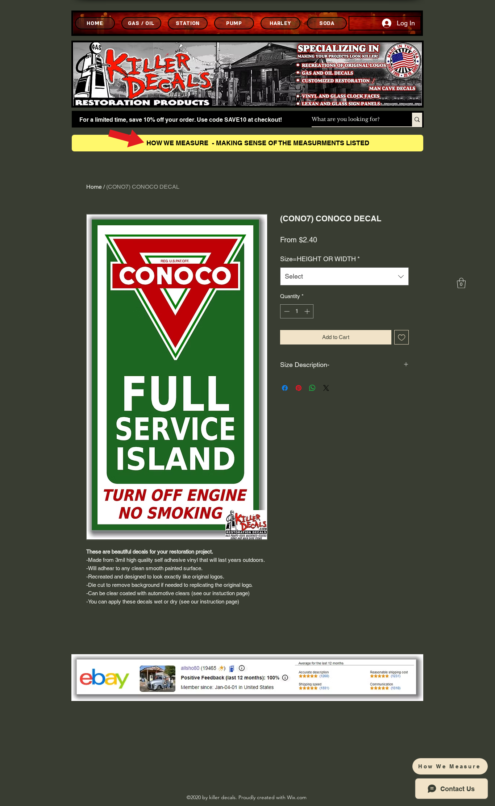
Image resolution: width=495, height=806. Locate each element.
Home (94, 186)
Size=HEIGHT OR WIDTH (320, 259)
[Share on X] (326, 388)
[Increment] (308, 311)
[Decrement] (286, 311)
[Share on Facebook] (284, 388)
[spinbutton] (297, 311)
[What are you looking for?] (417, 119)
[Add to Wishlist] (401, 337)
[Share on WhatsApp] (312, 388)
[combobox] (344, 276)
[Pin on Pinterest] (298, 388)
